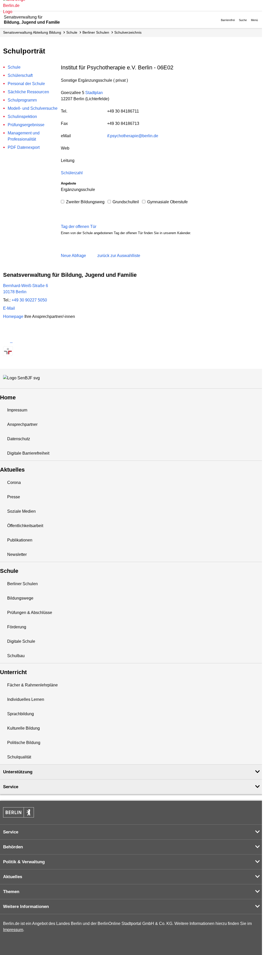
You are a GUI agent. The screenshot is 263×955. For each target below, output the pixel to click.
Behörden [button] (13, 846)
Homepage (39, 316)
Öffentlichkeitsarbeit (25, 526)
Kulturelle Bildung (23, 728)
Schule (71, 32)
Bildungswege (20, 598)
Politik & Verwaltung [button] (24, 861)
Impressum (17, 410)
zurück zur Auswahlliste (118, 255)
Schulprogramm (22, 100)
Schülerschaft (20, 75)
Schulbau (16, 656)
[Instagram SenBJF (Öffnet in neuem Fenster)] (17, 341)
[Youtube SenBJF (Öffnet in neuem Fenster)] (35, 341)
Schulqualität (19, 757)
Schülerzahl (72, 173)
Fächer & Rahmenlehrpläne (32, 685)
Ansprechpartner (22, 424)
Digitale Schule (21, 641)
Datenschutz (18, 439)
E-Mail (9, 308)
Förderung (16, 627)
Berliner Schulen (95, 32)
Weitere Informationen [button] (26, 906)
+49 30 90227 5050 (29, 300)
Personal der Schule (26, 83)
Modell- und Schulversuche (33, 108)
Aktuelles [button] (12, 876)
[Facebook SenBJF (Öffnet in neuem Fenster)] (26, 341)
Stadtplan (94, 92)
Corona (14, 482)
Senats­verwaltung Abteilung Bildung (32, 32)
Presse (13, 497)
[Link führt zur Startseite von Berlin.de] (18, 812)
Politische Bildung (23, 742)
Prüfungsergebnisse (26, 125)
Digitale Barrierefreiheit (28, 453)
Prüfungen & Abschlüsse (29, 612)
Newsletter (17, 554)
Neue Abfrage (73, 255)
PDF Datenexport (24, 147)
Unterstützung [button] (17, 771)
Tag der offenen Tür (78, 226)
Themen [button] (11, 891)
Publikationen (19, 540)
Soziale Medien (21, 511)
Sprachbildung (20, 714)
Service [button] (10, 786)
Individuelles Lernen (25, 699)
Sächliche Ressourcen (28, 92)
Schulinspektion (22, 116)
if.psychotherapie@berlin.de (132, 136)
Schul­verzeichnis (128, 32)
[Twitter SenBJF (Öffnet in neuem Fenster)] (8, 341)
